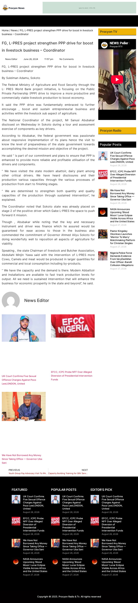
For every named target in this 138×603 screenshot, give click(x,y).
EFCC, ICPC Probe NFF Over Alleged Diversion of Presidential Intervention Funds (71, 375)
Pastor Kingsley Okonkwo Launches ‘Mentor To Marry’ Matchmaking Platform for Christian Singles (122, 237)
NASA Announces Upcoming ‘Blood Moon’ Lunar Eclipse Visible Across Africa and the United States (122, 215)
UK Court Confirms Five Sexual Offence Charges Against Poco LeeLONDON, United (19, 380)
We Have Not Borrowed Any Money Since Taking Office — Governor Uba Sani (22, 459)
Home (5, 30)
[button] (69, 20)
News (14, 30)
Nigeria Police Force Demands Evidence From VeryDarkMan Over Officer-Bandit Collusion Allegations (122, 259)
